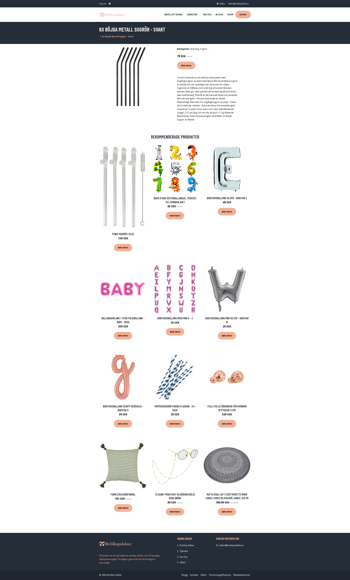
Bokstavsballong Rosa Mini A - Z (175, 318)
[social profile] (110, 3)
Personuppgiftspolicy (220, 574)
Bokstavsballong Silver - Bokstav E (227, 198)
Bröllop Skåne (173, 14)
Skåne (222, 3)
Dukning (194, 48)
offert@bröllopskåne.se (238, 3)
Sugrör (203, 48)
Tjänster (184, 551)
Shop (230, 14)
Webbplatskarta (241, 574)
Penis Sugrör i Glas (123, 234)
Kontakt (194, 574)
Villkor (203, 574)
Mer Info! (186, 65)
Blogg (219, 14)
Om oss (207, 14)
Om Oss (183, 556)
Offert (243, 14)
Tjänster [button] (191, 14)
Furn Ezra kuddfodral (123, 494)
